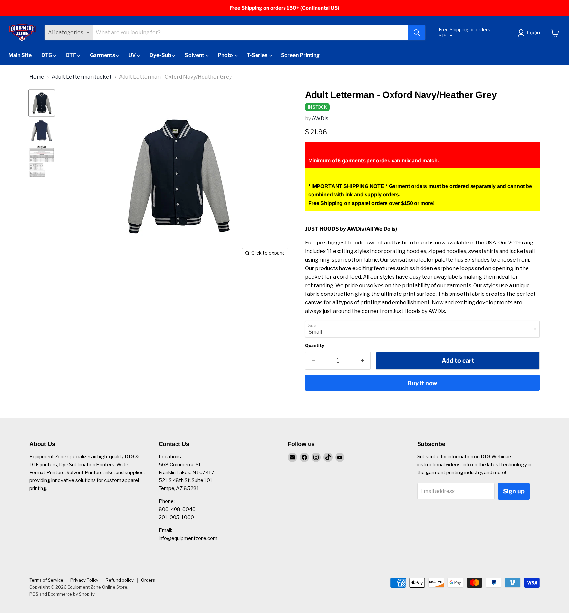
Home (36, 77)
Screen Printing (300, 55)
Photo (226, 55)
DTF (71, 55)
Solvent (195, 55)
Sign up (514, 491)
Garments (103, 55)
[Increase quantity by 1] (362, 361)
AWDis (320, 118)
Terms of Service (46, 580)
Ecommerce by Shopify (71, 594)
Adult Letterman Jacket (82, 77)
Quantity (314, 345)
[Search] (416, 32)
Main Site (20, 55)
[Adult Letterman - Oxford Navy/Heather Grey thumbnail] (42, 161)
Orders (148, 580)
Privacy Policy (84, 580)
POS (33, 594)
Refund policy (120, 580)
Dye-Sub (160, 55)
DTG (47, 55)
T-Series (257, 55)
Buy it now (422, 383)
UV (132, 55)
